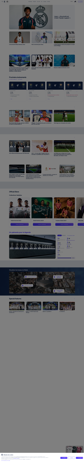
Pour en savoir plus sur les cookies (5, 460)
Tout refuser (79, 457)
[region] (42, 457)
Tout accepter (63, 457)
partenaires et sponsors (16, 458)
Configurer (71, 457)
